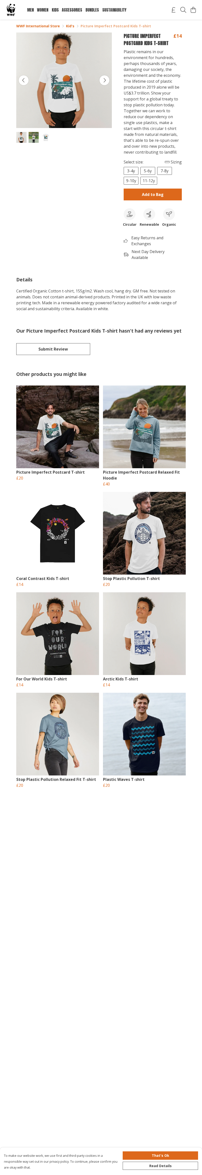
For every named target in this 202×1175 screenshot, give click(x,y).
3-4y (131, 171)
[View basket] (193, 10)
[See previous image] (24, 80)
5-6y (148, 171)
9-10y (131, 180)
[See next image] (104, 80)
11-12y (149, 180)
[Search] (183, 10)
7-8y (164, 171)
